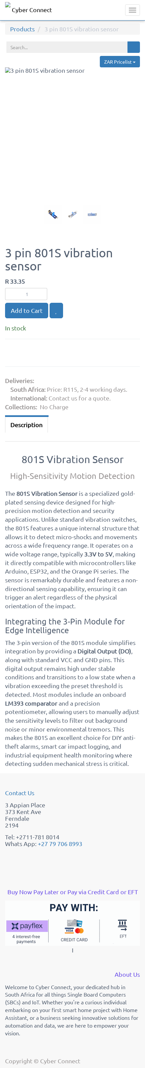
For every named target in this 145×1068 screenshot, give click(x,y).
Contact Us (19, 792)
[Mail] (63, 354)
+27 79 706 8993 (60, 843)
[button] (12, 153)
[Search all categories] (133, 47)
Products (22, 28)
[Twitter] (47, 354)
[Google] (13, 354)
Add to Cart (26, 310)
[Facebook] (30, 354)
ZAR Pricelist (118, 62)
